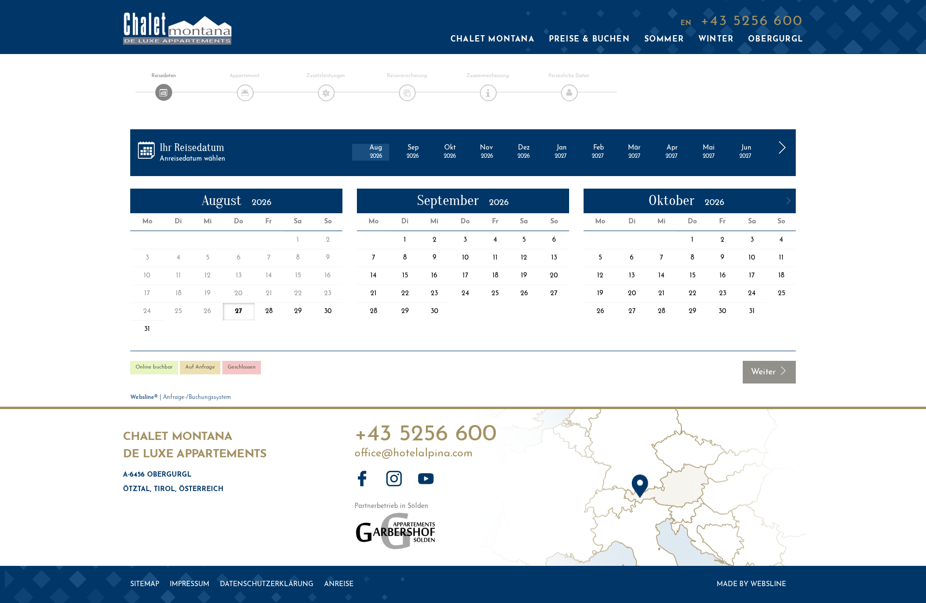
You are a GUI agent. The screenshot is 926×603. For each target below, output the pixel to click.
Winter (716, 39)
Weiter (765, 372)
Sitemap (144, 584)
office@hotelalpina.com (413, 454)
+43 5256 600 (425, 431)
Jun (745, 151)
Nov (486, 151)
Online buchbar (154, 367)
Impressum (189, 584)
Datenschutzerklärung (266, 584)
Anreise (339, 584)
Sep (413, 151)
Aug (375, 151)
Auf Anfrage (200, 367)
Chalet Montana (492, 39)
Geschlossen (242, 367)
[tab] (163, 92)
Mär (634, 151)
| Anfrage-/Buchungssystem (180, 397)
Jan (561, 151)
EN (686, 23)
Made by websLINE (751, 584)
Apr (672, 151)
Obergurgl (775, 39)
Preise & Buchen (589, 39)
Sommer (664, 39)
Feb (598, 151)
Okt (450, 151)
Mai (709, 151)
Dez (523, 151)
